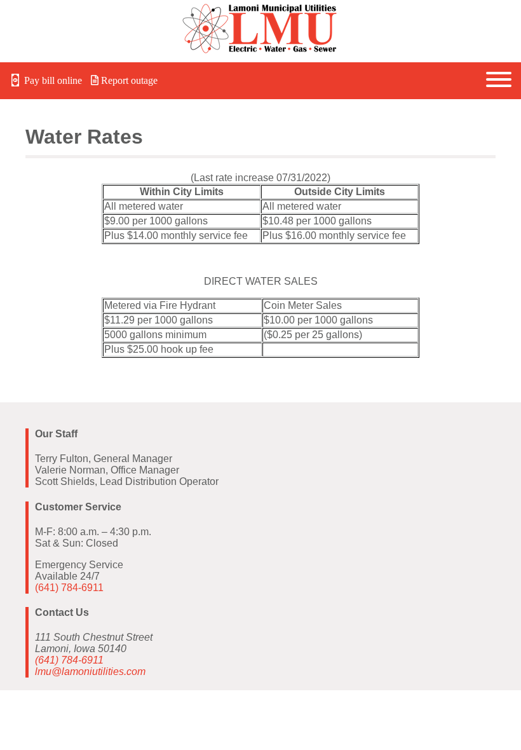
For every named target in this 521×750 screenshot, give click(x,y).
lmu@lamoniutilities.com (90, 671)
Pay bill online (52, 80)
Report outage (128, 80)
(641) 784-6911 (69, 587)
